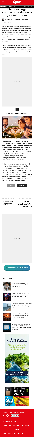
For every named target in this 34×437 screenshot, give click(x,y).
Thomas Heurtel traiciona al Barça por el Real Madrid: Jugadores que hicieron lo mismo (25, 204)
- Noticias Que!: (11, 6)
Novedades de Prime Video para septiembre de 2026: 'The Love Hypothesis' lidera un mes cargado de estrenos (21, 326)
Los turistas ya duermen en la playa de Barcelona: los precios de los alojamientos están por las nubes (22, 305)
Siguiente (21, 185)
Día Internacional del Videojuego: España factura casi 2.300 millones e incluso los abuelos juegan (22, 295)
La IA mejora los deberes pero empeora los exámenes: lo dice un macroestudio (21, 284)
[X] (12, 192)
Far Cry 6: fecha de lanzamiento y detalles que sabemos (9, 202)
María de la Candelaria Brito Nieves (17, 19)
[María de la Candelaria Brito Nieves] (3, 19)
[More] (27, 192)
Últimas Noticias (4, 6)
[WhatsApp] (20, 192)
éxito (27, 30)
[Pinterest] (16, 192)
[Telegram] (23, 192)
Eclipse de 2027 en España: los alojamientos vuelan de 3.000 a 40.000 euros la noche (20, 315)
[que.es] (17, 2)
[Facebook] (8, 192)
